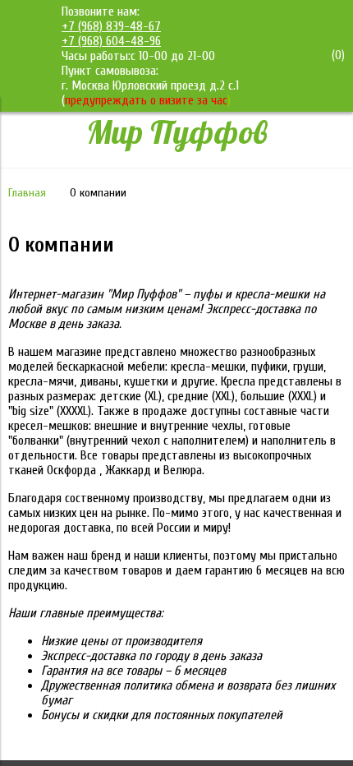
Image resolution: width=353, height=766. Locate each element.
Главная (27, 193)
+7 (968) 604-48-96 (111, 41)
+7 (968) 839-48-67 (111, 26)
